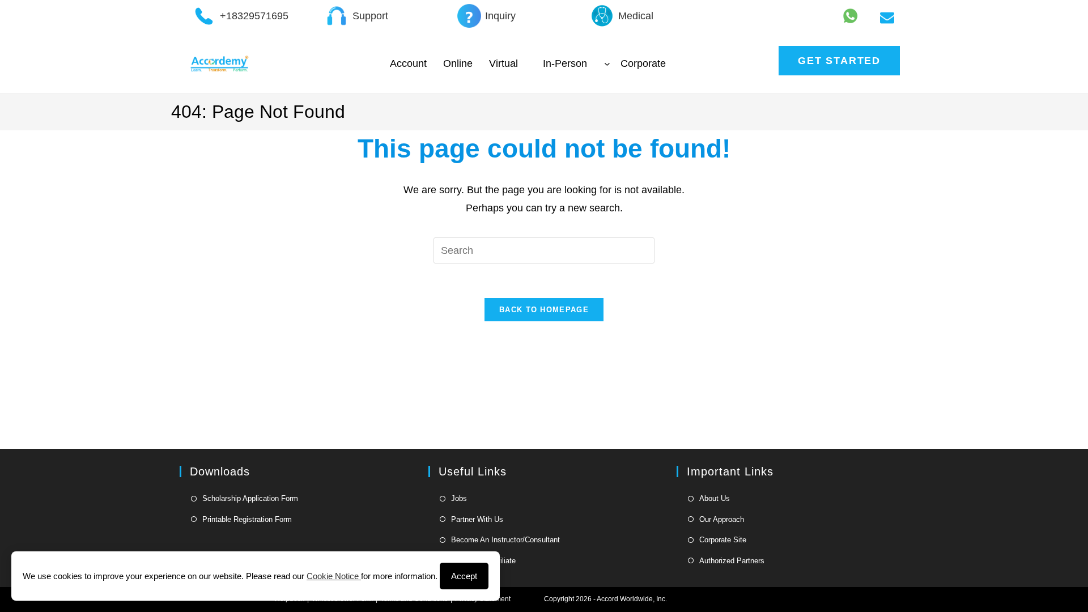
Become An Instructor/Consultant (505, 540)
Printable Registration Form (247, 519)
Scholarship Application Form (250, 498)
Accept (464, 576)
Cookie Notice (334, 576)
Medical (635, 16)
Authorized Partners (731, 560)
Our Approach (721, 519)
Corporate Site (722, 540)
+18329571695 (254, 16)
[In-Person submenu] (607, 64)
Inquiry (500, 16)
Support (370, 16)
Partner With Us (477, 519)
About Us (714, 498)
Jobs (459, 498)
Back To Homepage (544, 309)
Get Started (839, 60)
